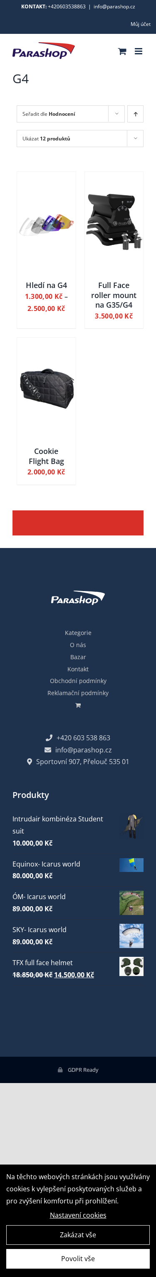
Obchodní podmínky (78, 681)
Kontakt (78, 669)
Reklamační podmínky (78, 693)
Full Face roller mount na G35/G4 (113, 295)
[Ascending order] (135, 113)
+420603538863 (67, 6)
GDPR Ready (83, 1069)
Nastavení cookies (78, 1215)
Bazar (78, 657)
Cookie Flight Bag (46, 456)
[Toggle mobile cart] (122, 51)
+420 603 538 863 (83, 737)
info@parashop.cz (114, 6)
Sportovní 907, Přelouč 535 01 (82, 761)
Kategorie (78, 633)
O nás (78, 645)
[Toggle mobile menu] (139, 51)
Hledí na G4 (46, 285)
